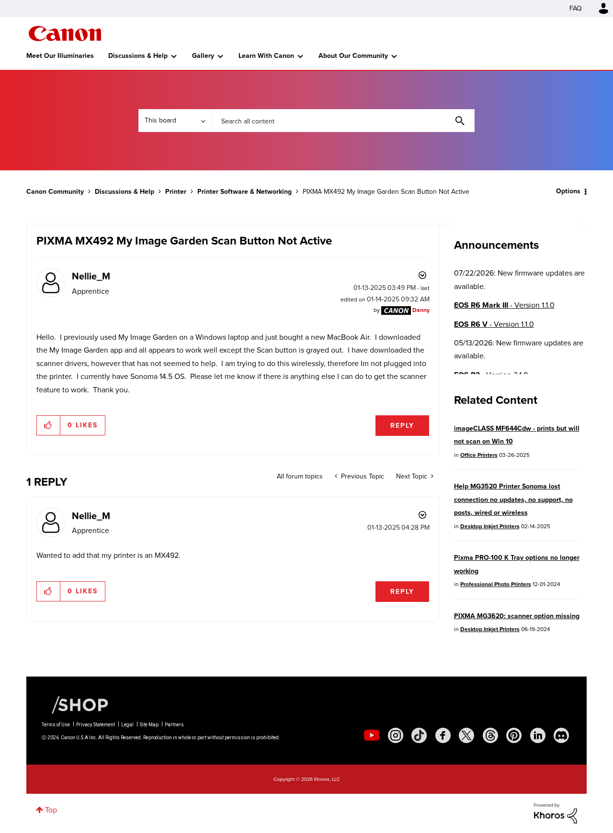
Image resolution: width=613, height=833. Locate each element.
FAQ (575, 8)
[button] (48, 425)
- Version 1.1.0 (504, 305)
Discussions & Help (138, 56)
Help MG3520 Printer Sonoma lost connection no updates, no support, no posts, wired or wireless (513, 499)
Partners (174, 724)
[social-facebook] (443, 735)
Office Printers (479, 455)
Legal (127, 724)
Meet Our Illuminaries (60, 56)
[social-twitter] (466, 735)
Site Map (149, 724)
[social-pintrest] (514, 735)
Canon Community (65, 33)
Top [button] (51, 809)
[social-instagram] (395, 735)
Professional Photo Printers (495, 584)
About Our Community (353, 56)
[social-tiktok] (419, 735)
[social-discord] (561, 735)
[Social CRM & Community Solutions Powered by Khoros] (555, 812)
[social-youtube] (371, 735)
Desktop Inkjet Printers (490, 526)
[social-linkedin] (537, 735)
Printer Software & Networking (244, 192)
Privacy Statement (95, 724)
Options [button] (568, 191)
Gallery (203, 56)
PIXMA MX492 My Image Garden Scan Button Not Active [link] (386, 192)
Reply (402, 426)
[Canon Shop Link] (75, 704)
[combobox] (343, 120)
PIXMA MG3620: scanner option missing (516, 616)
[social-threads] (490, 735)
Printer (175, 192)
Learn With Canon (266, 56)
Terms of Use (56, 724)
